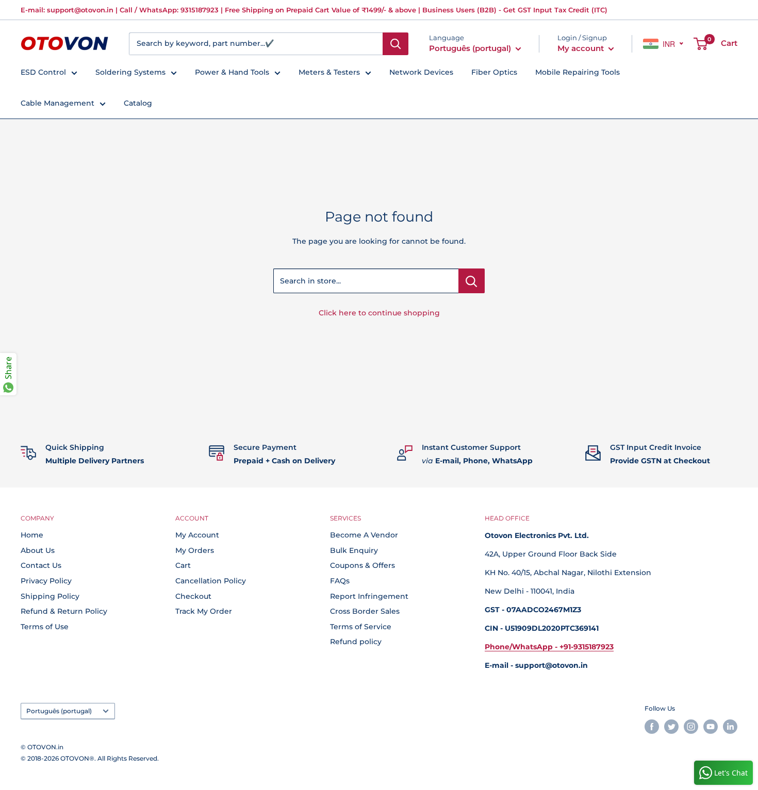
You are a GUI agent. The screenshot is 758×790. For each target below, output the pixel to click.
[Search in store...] (471, 280)
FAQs (340, 580)
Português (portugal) (59, 711)
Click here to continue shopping (379, 312)
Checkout (193, 596)
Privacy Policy (46, 580)
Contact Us (41, 565)
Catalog (138, 103)
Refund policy (356, 641)
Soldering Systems (130, 72)
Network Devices (421, 72)
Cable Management (57, 103)
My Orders (194, 550)
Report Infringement (369, 596)
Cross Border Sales (365, 611)
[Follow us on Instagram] (691, 726)
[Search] (395, 43)
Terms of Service (360, 626)
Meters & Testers (329, 72)
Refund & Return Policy (64, 611)
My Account (197, 535)
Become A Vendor (364, 535)
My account (581, 48)
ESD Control (43, 72)
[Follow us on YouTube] (710, 726)
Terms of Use (45, 626)
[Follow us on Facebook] (652, 726)
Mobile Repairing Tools (577, 72)
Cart (183, 565)
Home (32, 535)
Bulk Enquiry (354, 550)
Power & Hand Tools (232, 72)
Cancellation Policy (210, 580)
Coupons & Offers (362, 565)
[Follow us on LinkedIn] (730, 726)
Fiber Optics (494, 72)
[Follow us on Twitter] (671, 726)
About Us (38, 550)
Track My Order (203, 611)
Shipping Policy (50, 596)
